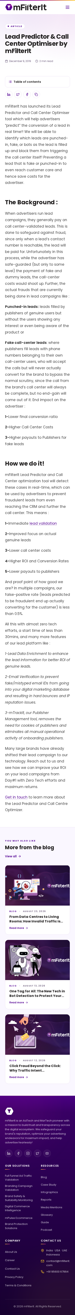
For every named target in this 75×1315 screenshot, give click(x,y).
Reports (46, 1200)
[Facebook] (18, 1153)
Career (10, 1260)
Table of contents (27, 82)
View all (11, 856)
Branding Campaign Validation (18, 1188)
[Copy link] (36, 94)
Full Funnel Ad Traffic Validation (18, 1178)
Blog (44, 1177)
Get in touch (16, 797)
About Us (11, 1252)
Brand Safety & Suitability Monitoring (19, 1198)
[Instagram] (28, 1153)
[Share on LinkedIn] (8, 94)
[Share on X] (18, 94)
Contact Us (12, 1269)
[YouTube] (47, 1153)
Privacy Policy (14, 1277)
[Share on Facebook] (27, 94)
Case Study (48, 1185)
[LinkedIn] (8, 1153)
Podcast (46, 1230)
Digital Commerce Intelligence (17, 1208)
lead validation (43, 523)
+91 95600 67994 (57, 1272)
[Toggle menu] (67, 7)
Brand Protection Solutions (16, 1226)
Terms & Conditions (18, 1285)
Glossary (47, 1215)
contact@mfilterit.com (58, 1263)
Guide (45, 1222)
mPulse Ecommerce (18, 1218)
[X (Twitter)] (37, 1153)
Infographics (49, 1192)
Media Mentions (51, 1207)
